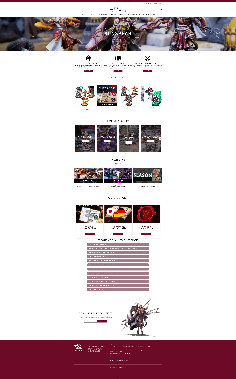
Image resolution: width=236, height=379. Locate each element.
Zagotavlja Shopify (118, 375)
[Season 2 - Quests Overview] (147, 175)
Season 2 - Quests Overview (147, 186)
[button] (75, 138)
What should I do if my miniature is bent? (101, 285)
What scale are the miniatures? (98, 277)
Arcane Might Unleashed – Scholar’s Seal (88, 186)
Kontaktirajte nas (113, 346)
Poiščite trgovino (113, 348)
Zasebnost (112, 355)
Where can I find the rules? (97, 256)
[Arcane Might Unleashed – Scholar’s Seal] (88, 175)
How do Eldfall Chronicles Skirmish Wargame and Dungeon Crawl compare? (112, 248)
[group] (85, 138)
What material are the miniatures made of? (102, 281)
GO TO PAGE (89, 234)
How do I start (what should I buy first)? (101, 252)
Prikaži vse (118, 81)
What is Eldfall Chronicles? (97, 244)
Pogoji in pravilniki (114, 349)
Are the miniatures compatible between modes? (103, 273)
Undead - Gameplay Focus (118, 186)
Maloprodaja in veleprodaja (115, 353)
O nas (111, 344)
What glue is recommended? (97, 289)
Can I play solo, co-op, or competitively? (101, 260)
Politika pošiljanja (113, 357)
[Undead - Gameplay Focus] (118, 175)
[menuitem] (83, 14)
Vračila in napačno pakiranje (116, 351)
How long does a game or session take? (100, 269)
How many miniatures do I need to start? (101, 264)
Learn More (88, 71)
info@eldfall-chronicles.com (97, 346)
